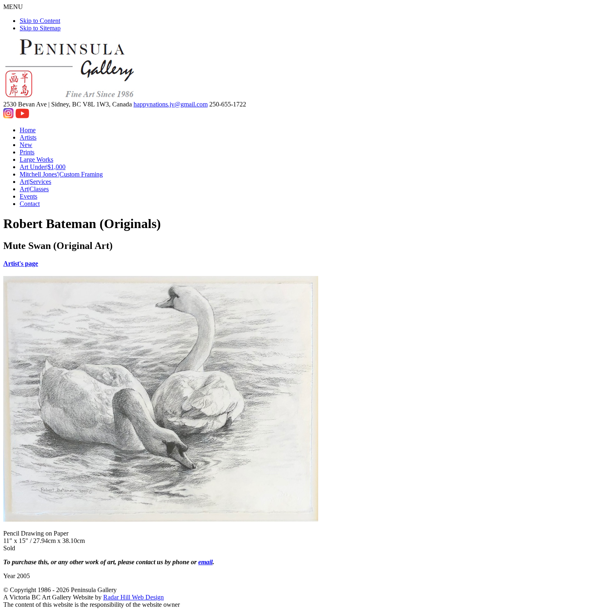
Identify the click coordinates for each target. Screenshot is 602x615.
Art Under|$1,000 (43, 166)
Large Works (36, 159)
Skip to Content (40, 20)
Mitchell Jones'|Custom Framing (61, 174)
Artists (28, 137)
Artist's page (20, 263)
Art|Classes (34, 188)
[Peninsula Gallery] (70, 96)
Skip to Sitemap (40, 28)
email (205, 561)
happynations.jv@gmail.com (171, 104)
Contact (30, 203)
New (26, 144)
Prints (27, 152)
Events (28, 196)
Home (28, 130)
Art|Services (35, 181)
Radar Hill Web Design (133, 597)
